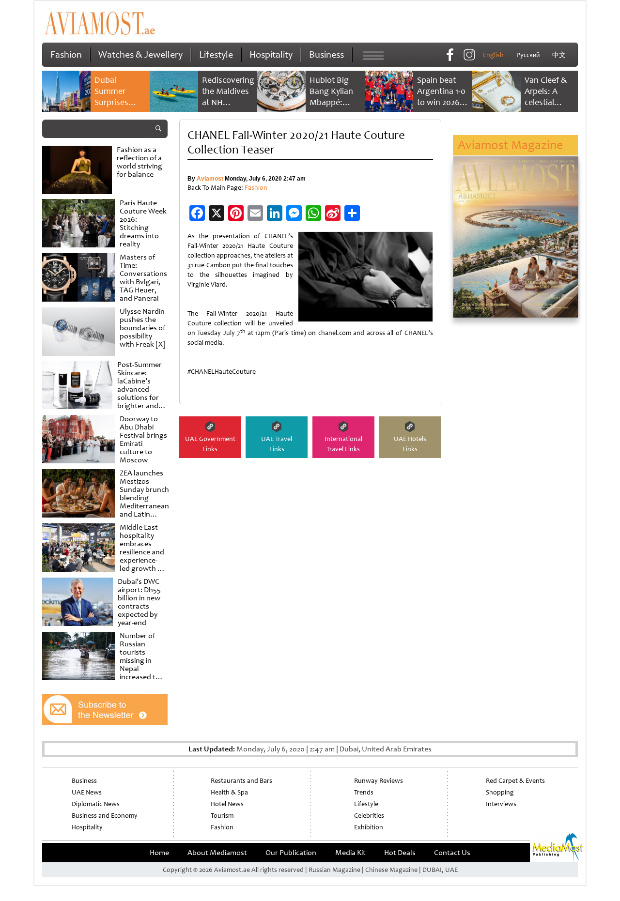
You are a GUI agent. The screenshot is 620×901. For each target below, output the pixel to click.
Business (326, 54)
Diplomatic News (96, 804)
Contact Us (452, 852)
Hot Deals (400, 852)
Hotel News (227, 804)
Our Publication (290, 852)
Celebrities (369, 815)
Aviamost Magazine (510, 145)
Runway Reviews (378, 781)
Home (159, 852)
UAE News (87, 792)
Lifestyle (216, 54)
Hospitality (271, 54)
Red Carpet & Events (515, 781)
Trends (363, 792)
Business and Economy (105, 815)
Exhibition (368, 827)
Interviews (501, 804)
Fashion (66, 54)
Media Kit (350, 852)
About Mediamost (217, 852)
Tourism (222, 815)
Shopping (500, 792)
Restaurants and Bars (241, 781)
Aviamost (210, 178)
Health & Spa (229, 792)
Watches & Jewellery (140, 54)
